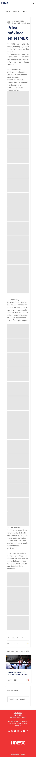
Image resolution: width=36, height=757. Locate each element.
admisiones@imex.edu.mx (18, 717)
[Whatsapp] (9, 731)
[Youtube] (24, 731)
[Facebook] (15, 731)
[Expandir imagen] (18, 98)
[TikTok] (26, 731)
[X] (18, 731)
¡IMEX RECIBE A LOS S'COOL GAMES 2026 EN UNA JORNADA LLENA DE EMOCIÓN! (17, 673)
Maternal (16, 11)
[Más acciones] (27, 22)
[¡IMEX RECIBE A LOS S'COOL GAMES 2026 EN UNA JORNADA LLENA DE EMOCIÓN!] (18, 662)
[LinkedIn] (21, 731)
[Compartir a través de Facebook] (8, 637)
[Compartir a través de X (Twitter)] (13, 637)
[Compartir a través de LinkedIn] (18, 637)
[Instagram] (12, 731)
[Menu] (33, 3)
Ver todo (26, 651)
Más (24, 11)
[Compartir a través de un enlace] (22, 637)
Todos (8, 11)
